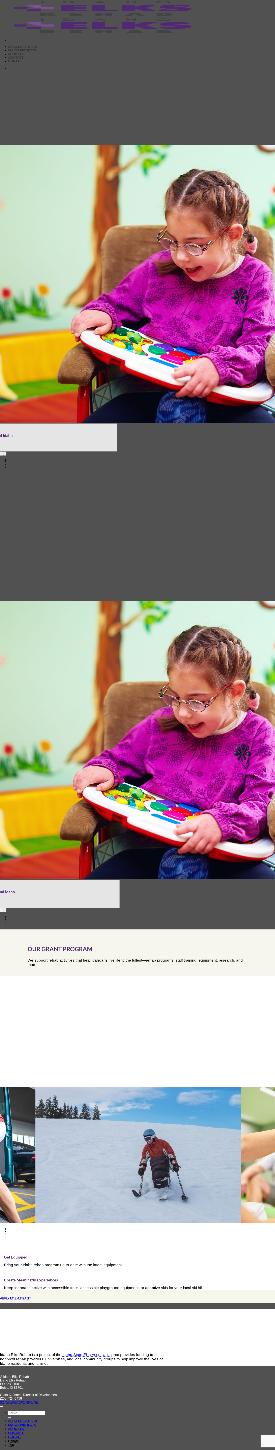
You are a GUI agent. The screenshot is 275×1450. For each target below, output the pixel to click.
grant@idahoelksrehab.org (19, 1393)
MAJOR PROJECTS (22, 1415)
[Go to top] (1, 1397)
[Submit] (9, 1408)
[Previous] (1, 449)
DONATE (14, 1427)
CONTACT (16, 1423)
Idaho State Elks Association (87, 1345)
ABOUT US (16, 1419)
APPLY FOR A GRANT (23, 1411)
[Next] (4, 449)
